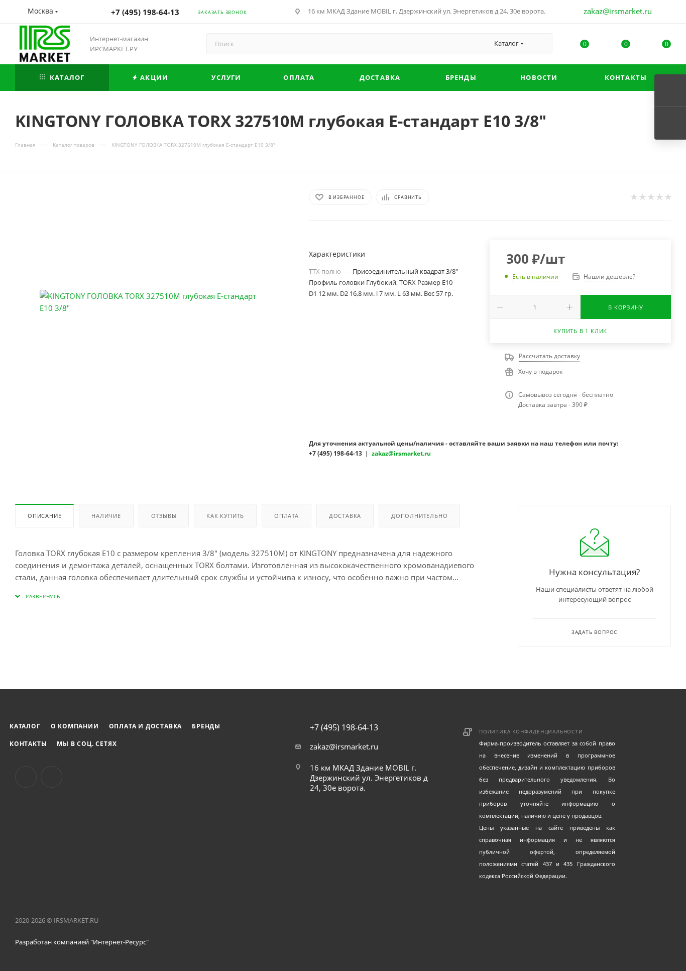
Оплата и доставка (145, 726)
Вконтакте (26, 777)
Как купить (225, 515)
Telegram (51, 777)
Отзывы (164, 515)
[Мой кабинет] (666, 13)
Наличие (106, 515)
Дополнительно (419, 515)
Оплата (286, 515)
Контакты (28, 743)
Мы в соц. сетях (87, 743)
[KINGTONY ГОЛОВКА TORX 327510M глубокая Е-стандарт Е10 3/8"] (153, 302)
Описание (44, 515)
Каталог (25, 726)
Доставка (345, 515)
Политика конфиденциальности (531, 731)
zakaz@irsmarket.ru (618, 11)
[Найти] (540, 43)
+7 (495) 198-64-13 (145, 12)
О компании (75, 726)
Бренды (206, 726)
